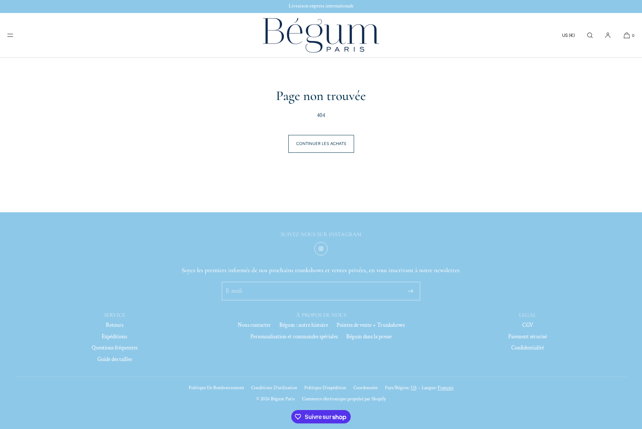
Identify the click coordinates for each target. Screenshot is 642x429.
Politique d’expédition (325, 388)
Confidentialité (527, 347)
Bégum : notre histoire (303, 325)
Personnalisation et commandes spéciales (294, 336)
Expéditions (114, 336)
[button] (590, 35)
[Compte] (608, 35)
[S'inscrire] (410, 291)
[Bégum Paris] (321, 35)
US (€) (568, 35)
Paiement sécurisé (527, 336)
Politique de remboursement (216, 388)
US (413, 388)
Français (446, 388)
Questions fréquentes (114, 347)
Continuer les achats (321, 143)
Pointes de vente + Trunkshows (371, 325)
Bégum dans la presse (369, 336)
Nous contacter (254, 325)
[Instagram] (321, 249)
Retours (114, 325)
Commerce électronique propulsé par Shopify (344, 399)
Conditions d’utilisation (274, 388)
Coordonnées (365, 388)
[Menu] (16, 35)
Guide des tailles (114, 359)
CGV (527, 325)
